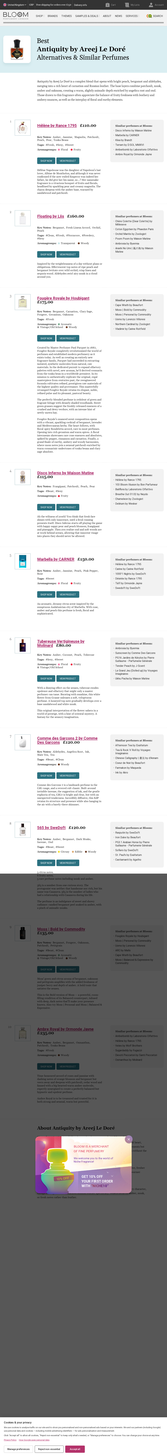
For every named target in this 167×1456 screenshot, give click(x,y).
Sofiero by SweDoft (126, 850)
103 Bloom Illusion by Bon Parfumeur (136, 484)
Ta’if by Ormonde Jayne (128, 583)
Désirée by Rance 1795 (128, 578)
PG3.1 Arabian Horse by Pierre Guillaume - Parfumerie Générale (133, 844)
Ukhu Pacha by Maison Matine (132, 678)
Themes (66, 16)
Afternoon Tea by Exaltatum (131, 745)
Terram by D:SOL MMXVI (129, 144)
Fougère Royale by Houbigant (63, 298)
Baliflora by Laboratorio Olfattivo (134, 489)
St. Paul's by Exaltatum (128, 854)
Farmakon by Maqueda (128, 767)
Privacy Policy (10, 1440)
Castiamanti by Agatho (128, 859)
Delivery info (80, 5)
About (107, 16)
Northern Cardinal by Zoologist (132, 324)
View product (68, 161)
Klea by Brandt (123, 140)
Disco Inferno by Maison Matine (133, 130)
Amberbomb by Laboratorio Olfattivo (136, 149)
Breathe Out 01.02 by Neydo (131, 494)
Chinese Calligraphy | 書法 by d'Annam (136, 758)
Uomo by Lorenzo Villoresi (130, 319)
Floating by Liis (50, 216)
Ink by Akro (121, 772)
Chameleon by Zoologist (129, 498)
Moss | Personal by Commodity (133, 314)
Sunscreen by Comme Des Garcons (135, 653)
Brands (53, 16)
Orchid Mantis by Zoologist (130, 234)
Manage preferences (18, 1449)
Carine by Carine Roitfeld (129, 569)
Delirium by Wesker (126, 503)
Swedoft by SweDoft (127, 588)
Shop (39, 16)
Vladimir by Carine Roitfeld (130, 328)
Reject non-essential (49, 1449)
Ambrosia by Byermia (127, 243)
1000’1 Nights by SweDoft (130, 573)
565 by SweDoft (51, 827)
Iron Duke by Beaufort (128, 837)
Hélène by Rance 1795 (57, 125)
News (118, 16)
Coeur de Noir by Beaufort (130, 762)
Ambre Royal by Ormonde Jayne (133, 154)
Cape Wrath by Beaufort (129, 305)
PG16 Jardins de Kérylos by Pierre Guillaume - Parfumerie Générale (134, 659)
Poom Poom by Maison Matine (133, 238)
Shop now (46, 161)
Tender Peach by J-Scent (130, 665)
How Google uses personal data (34, 1440)
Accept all (75, 1449)
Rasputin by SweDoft (127, 832)
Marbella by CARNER (127, 135)
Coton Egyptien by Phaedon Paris (134, 229)
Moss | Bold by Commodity (130, 309)
